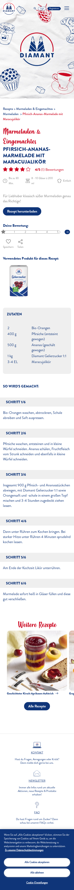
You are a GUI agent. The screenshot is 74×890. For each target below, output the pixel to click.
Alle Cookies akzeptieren (37, 862)
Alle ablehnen (37, 872)
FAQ (37, 812)
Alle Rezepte (37, 706)
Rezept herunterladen (22, 211)
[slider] (3, 232)
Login (42, 8)
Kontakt (37, 752)
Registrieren (54, 8)
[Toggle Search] (35, 8)
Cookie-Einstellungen (37, 882)
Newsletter (37, 781)
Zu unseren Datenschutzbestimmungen (24, 850)
